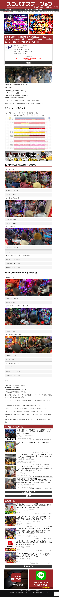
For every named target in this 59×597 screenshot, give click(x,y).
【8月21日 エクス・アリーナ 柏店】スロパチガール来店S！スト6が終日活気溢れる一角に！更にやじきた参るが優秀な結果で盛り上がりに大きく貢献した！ (33, 505)
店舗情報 (28, 496)
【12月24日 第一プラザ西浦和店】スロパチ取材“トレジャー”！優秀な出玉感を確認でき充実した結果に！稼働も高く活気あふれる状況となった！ (34, 456)
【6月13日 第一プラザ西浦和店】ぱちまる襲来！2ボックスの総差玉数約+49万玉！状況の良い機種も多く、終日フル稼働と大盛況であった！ (34, 431)
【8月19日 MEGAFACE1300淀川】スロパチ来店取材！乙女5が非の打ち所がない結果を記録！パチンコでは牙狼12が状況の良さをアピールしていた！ (34, 554)
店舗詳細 (28, 63)
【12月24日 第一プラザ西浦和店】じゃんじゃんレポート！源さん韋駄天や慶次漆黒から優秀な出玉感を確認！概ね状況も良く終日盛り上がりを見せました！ (34, 468)
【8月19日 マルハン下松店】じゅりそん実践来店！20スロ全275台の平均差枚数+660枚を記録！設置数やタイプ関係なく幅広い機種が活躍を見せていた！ (34, 542)
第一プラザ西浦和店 (7, 11)
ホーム (2, 11)
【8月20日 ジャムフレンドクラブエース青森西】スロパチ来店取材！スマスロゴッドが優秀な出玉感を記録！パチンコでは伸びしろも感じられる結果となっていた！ (34, 518)
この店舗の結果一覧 (28, 492)
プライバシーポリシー (36, 592)
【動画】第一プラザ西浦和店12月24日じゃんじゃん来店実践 (33, 443)
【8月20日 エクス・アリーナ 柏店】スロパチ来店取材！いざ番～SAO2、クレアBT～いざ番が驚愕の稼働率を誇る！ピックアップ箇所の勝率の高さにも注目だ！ (33, 530)
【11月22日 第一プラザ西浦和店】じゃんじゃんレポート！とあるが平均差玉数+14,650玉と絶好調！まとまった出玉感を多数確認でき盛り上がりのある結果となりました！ (34, 480)
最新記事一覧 (28, 566)
